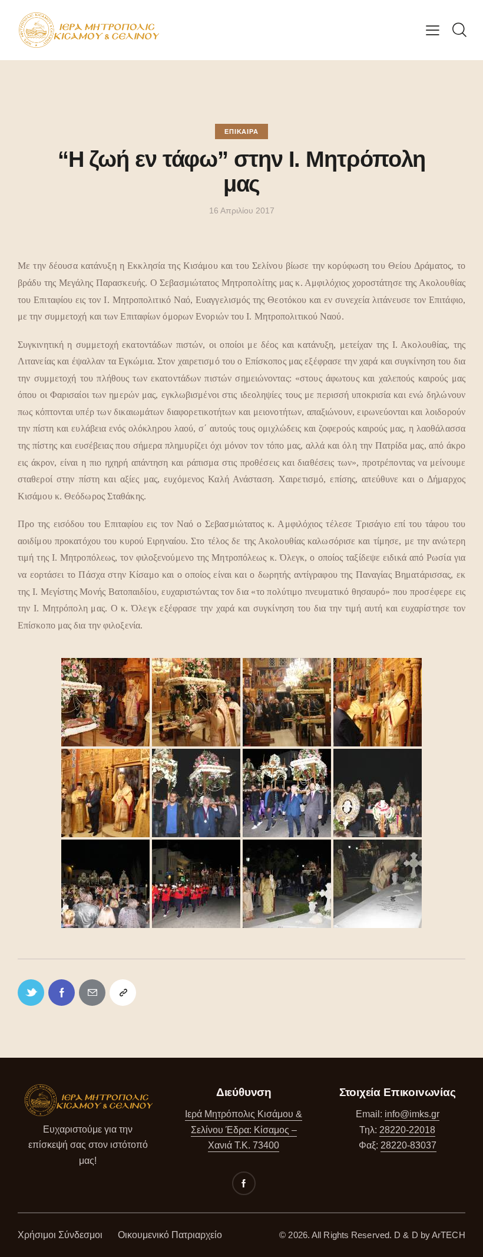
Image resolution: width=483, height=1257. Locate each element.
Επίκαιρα (241, 131)
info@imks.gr (412, 1114)
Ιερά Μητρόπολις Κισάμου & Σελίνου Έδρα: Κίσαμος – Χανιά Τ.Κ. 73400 (243, 1129)
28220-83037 (408, 1145)
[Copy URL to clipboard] (123, 992)
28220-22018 (407, 1130)
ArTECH (448, 1235)
